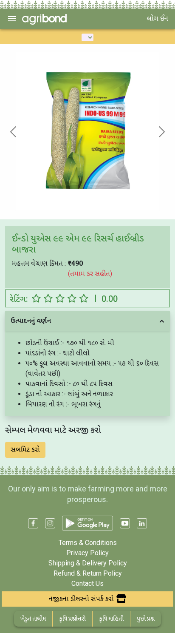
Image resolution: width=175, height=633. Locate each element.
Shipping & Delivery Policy (87, 563)
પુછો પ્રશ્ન (146, 618)
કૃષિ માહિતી (111, 618)
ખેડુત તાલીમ (33, 618)
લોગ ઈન (157, 18)
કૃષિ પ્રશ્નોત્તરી (72, 618)
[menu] (12, 19)
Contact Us (87, 583)
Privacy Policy (87, 553)
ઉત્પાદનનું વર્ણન (31, 321)
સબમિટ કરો (25, 450)
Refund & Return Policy (88, 573)
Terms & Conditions (88, 543)
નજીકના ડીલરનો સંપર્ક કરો (81, 599)
